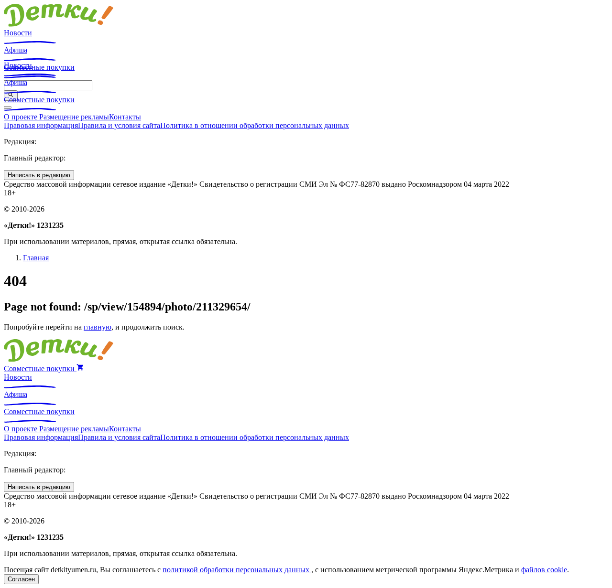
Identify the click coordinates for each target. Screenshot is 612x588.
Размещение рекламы (74, 117)
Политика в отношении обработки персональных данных (254, 125)
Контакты (125, 117)
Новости (18, 33)
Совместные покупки (39, 100)
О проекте (21, 117)
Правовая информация (41, 125)
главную (97, 327)
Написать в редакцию (39, 175)
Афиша (15, 50)
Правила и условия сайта (119, 125)
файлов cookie (544, 570)
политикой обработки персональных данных (237, 570)
